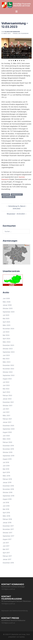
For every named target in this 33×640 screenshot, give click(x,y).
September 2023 (8, 352)
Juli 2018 (6, 502)
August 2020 (7, 432)
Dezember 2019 (8, 446)
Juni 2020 (6, 436)
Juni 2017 (6, 546)
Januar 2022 (7, 399)
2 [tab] (11, 60)
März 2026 (6, 302)
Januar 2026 (7, 305)
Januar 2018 (7, 522)
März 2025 (6, 325)
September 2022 (8, 375)
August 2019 (7, 459)
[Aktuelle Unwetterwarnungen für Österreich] (13, 280)
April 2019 (6, 472)
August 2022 (7, 379)
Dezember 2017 (8, 526)
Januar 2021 (7, 422)
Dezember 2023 (8, 345)
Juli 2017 (6, 543)
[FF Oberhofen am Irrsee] (16, 5)
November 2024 (8, 328)
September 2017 (8, 536)
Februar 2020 (7, 442)
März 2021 (6, 415)
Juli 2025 (6, 315)
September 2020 (8, 429)
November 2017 (8, 529)
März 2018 (6, 516)
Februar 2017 (7, 556)
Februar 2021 (7, 419)
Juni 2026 (6, 298)
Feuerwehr (5, 194)
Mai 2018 (6, 509)
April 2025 (6, 322)
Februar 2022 (7, 395)
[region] (16, 48)
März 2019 (6, 476)
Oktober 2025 (8, 308)
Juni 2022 (6, 385)
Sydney (22, 637)
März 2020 (6, 439)
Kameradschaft (17, 194)
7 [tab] (21, 60)
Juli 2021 (6, 409)
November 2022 (8, 369)
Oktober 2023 (8, 349)
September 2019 (8, 456)
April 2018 (6, 512)
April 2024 (6, 338)
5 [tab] (17, 60)
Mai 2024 (6, 335)
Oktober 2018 (7, 492)
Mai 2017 (6, 549)
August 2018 (7, 499)
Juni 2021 (6, 412)
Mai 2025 (6, 318)
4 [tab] (15, 60)
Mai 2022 (6, 389)
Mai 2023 (6, 359)
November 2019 (8, 449)
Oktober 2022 (8, 372)
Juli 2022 (6, 382)
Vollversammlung (8, 197)
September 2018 (8, 496)
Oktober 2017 (7, 532)
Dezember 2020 (8, 425)
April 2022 (6, 392)
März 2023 (6, 362)
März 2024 (6, 342)
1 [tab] (9, 60)
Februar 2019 (7, 479)
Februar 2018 (7, 519)
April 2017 (6, 553)
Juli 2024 (6, 332)
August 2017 (7, 539)
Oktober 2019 (7, 452)
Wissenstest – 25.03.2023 (16, 214)
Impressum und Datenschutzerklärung (14, 611)
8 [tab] (23, 60)
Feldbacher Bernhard (12, 31)
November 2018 (8, 489)
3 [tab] (13, 60)
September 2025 (8, 312)
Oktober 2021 (7, 405)
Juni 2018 (6, 506)
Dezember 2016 (8, 563)
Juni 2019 (6, 466)
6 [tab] (19, 60)
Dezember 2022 (8, 365)
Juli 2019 (6, 462)
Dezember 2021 (8, 402)
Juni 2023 (6, 355)
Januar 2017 (7, 559)
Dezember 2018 (8, 486)
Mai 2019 (6, 469)
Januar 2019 (7, 482)
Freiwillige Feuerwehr (21, 33)
